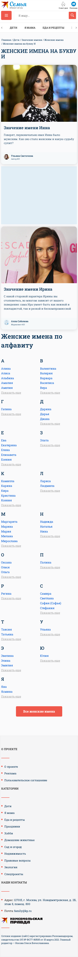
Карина (6, 486)
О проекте (11, 766)
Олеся (5, 567)
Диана (45, 419)
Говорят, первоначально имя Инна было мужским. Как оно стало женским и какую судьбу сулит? (39, 139)
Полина (45, 562)
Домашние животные (19, 840)
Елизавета (8, 455)
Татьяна (7, 634)
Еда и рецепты (53, 27)
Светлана (47, 598)
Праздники (12, 826)
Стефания (47, 608)
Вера (43, 388)
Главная (6, 39)
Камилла (7, 481)
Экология (10, 867)
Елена (5, 450)
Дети (13, 27)
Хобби (8, 833)
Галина (6, 409)
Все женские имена (39, 711)
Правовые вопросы (17, 860)
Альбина (7, 378)
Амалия (7, 383)
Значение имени (32, 39)
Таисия (6, 629)
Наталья (46, 526)
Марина (7, 526)
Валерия (46, 373)
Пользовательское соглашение (25, 780)
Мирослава (9, 541)
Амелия (7, 388)
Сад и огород (13, 847)
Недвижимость (15, 853)
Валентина (48, 368)
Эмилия (7, 665)
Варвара (46, 378)
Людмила (47, 486)
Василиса (47, 383)
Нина (44, 531)
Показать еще (11, 392)
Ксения (6, 500)
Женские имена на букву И (19, 43)
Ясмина (7, 691)
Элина (5, 660)
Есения (6, 459)
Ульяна (45, 629)
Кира (5, 490)
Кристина (8, 495)
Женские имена (53, 39)
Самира (45, 593)
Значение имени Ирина (28, 289)
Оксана (6, 562)
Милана (7, 536)
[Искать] (72, 15)
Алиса (5, 373)
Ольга (5, 572)
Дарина (45, 409)
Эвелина (7, 656)
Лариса (45, 481)
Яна (4, 686)
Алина (6, 368)
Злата (44, 440)
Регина (6, 593)
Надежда (46, 521)
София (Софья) (50, 603)
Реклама (10, 773)
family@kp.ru (23, 911)
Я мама (29, 27)
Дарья (44, 414)
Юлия (44, 656)
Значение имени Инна (27, 127)
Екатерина (9, 445)
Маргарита (9, 521)
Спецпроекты (13, 874)
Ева (3, 440)
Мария (6, 531)
